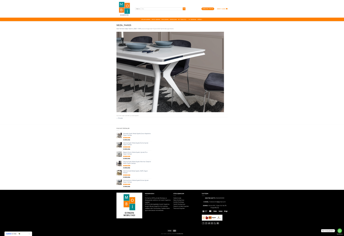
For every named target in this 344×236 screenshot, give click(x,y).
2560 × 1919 (137, 29)
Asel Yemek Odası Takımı (124, 29)
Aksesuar (173, 19)
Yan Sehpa (165, 19)
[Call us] (215, 223)
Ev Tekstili (182, 19)
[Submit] (184, 8)
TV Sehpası (192, 19)
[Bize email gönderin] (212, 223)
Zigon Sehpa (145, 19)
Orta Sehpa (156, 19)
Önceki (119, 118)
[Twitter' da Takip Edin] (209, 223)
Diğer (200, 19)
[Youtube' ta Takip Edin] (218, 223)
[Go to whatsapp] (339, 230)
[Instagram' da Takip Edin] (206, 223)
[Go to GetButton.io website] (340, 234)
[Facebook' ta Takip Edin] (203, 223)
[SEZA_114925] (170, 72)
